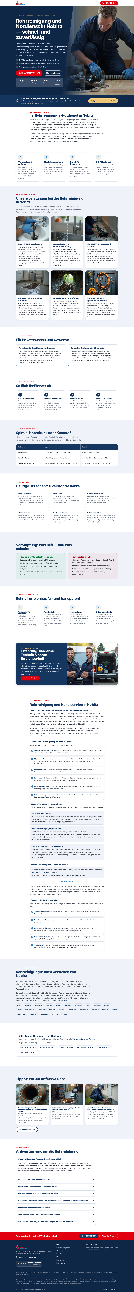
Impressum (60, 1260)
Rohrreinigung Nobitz (63, 1248)
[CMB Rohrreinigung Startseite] (21, 3)
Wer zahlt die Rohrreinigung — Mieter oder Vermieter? (39, 1193)
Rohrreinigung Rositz (66, 1047)
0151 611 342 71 (31, 678)
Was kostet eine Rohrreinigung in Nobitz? (34, 1179)
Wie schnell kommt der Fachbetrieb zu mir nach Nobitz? (39, 1159)
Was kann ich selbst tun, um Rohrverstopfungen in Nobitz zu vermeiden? (46, 1222)
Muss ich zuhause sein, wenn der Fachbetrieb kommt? (39, 1215)
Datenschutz (60, 1263)
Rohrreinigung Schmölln (85, 1047)
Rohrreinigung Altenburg (28, 1047)
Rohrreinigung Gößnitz (47, 1047)
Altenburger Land (78, 1039)
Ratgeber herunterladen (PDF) (103, 101)
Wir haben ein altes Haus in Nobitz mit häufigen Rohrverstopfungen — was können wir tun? (53, 1200)
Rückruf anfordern (53, 73)
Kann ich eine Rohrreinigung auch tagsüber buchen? (38, 1186)
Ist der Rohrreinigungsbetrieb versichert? (34, 1207)
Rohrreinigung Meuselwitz (28, 1052)
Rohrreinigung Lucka (103, 1047)
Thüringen (92, 1039)
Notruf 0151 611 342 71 (30, 73)
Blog (57, 1257)
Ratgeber (59, 1254)
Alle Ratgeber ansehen (27, 1129)
